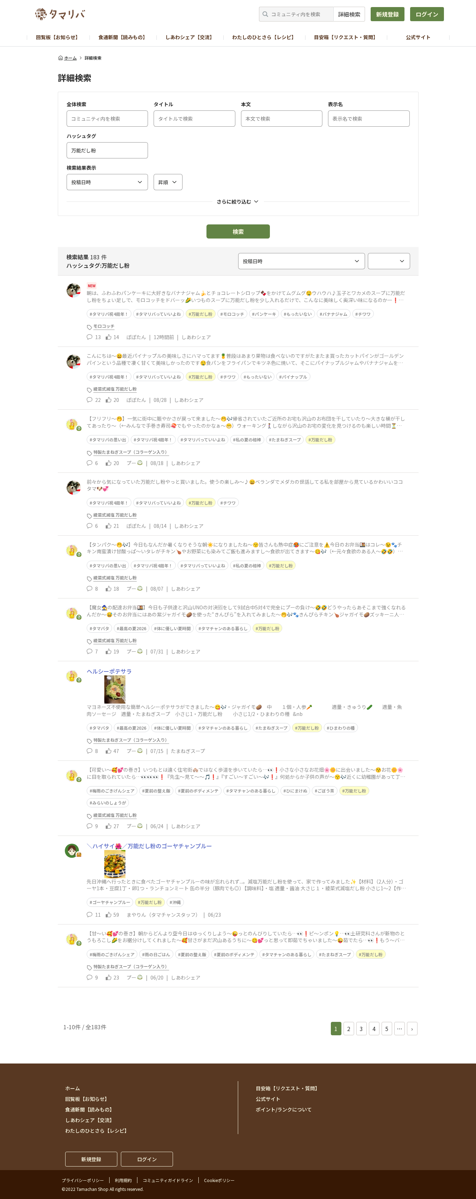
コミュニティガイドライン (168, 1180)
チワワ (364, 314)
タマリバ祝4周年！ (110, 314)
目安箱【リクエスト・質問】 (346, 37)
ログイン (427, 14)
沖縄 (176, 902)
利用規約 (123, 1180)
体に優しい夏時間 (174, 628)
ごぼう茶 (325, 791)
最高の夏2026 (132, 628)
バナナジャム (334, 314)
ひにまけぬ (296, 791)
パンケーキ (265, 314)
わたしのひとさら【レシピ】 (264, 37)
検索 (238, 231)
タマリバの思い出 (109, 439)
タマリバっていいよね (160, 314)
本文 (246, 104)
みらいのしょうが (109, 803)
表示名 (335, 104)
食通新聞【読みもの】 (123, 37)
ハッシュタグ (81, 135)
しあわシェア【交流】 (190, 37)
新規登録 (387, 14)
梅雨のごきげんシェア (113, 791)
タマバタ (100, 628)
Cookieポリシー (219, 1180)
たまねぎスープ (286, 439)
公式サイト (418, 37)
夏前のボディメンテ (199, 791)
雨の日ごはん (157, 954)
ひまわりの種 (342, 728)
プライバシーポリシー (83, 1180)
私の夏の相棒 (248, 439)
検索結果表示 (81, 167)
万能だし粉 (201, 314)
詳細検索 (349, 14)
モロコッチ (233, 314)
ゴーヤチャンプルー (111, 902)
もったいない (299, 314)
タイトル (163, 104)
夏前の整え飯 (157, 791)
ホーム (70, 58)
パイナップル (294, 377)
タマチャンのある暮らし (224, 628)
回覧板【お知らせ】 (58, 37)
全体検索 (76, 104)
